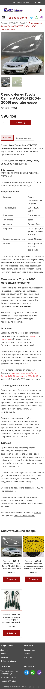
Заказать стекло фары (24, 515)
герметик (33, 336)
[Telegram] (31, 18)
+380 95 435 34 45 (17, 18)
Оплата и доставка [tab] (24, 138)
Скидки (27, 654)
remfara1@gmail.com (8, 677)
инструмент (6, 339)
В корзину (20, 123)
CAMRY (23, 23)
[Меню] (3, 18)
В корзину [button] (11, 579)
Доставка (4, 650)
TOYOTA (14, 23)
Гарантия (4, 657)
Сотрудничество (30, 650)
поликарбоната (36, 288)
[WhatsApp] (36, 18)
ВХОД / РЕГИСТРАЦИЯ (21, 2)
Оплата (3, 654)
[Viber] (41, 18)
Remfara (37, 512)
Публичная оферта (8, 661)
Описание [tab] (7, 138)
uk (35, 2)
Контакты (28, 657)
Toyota (17, 256)
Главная (5, 23)
